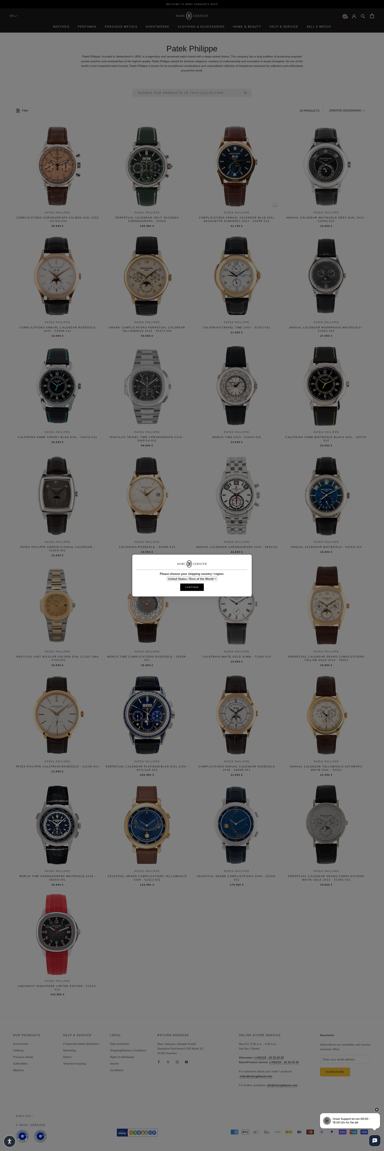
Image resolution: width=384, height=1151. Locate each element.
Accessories (20, 1043)
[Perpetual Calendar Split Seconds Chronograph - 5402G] (147, 166)
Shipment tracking (74, 1063)
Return (67, 1057)
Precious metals (23, 1057)
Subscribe (335, 1072)
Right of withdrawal (122, 1057)
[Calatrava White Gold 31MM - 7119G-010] (236, 605)
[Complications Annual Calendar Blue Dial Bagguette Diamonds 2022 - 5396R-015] (236, 166)
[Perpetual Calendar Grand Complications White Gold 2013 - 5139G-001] (326, 824)
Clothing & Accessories (201, 26)
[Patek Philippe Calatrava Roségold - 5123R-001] (57, 715)
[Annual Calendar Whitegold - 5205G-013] (326, 495)
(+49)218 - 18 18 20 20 (284, 1062)
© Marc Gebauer (30, 1125)
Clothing (18, 1050)
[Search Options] (247, 93)
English (23, 1116)
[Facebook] (158, 1062)
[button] (347, 111)
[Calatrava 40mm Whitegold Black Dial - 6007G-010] (326, 385)
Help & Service (284, 26)
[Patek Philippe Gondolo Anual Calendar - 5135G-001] (57, 495)
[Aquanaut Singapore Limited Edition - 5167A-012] (57, 934)
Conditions (116, 1070)
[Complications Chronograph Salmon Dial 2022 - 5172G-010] (57, 166)
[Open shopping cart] (372, 16)
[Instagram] (177, 1062)
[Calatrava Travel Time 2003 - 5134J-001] (236, 276)
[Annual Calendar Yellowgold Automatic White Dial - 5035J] (326, 715)
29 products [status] (309, 110)
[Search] (363, 16)
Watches (61, 26)
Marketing (69, 1050)
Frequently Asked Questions (81, 1043)
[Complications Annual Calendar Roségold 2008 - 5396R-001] (236, 715)
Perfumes (87, 26)
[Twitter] (168, 1062)
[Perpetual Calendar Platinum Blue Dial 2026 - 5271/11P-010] (147, 715)
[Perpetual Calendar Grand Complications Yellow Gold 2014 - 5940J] (326, 605)
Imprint (114, 1063)
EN (12, 15)
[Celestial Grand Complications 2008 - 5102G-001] (236, 824)
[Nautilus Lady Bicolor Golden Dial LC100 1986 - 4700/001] (57, 605)
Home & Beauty (247, 26)
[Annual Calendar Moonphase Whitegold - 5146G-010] (326, 276)
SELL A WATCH (319, 26)
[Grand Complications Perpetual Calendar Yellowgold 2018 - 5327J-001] (147, 276)
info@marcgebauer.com (282, 1085)
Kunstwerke (157, 26)
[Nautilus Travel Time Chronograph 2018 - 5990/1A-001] (147, 385)
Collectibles (20, 1063)
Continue (192, 587)
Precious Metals (121, 26)
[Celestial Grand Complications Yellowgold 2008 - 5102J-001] (147, 824)
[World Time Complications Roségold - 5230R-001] (147, 605)
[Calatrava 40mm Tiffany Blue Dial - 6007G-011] (57, 385)
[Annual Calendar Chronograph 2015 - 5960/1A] (236, 495)
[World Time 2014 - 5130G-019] (236, 385)
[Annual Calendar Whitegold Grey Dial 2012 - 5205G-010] (326, 166)
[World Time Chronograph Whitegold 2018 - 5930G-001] (57, 824)
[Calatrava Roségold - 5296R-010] (147, 495)
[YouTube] (186, 1062)
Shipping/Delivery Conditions (128, 1050)
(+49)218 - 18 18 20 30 (269, 1057)
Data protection (119, 1043)
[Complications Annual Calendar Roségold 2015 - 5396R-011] (57, 276)
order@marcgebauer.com (256, 1076)
